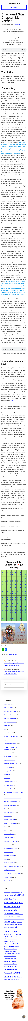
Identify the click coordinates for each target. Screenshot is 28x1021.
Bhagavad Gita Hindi (9, 715)
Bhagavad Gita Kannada (10, 718)
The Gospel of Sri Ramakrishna (12, 873)
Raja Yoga (6, 830)
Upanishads (7, 880)
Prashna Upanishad (9, 819)
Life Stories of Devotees (10, 801)
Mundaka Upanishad (9, 812)
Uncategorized (8, 877)
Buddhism (6, 740)
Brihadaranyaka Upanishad (11, 736)
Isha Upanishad (8, 771)
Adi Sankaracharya (8, 892)
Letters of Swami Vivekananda (12, 798)
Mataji (19, 916)
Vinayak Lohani (15, 979)
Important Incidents (9, 760)
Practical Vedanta (18, 919)
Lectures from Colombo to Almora (13, 792)
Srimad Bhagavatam (9, 855)
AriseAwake (7, 704)
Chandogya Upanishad (10, 743)
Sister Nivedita (18, 924)
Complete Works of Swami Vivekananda (13, 906)
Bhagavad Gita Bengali (10, 711)
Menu (15, 7)
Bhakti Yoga (7, 725)
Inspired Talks (8, 767)
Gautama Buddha (11, 913)
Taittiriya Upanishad (9, 870)
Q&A (23, 919)
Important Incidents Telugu (11, 763)
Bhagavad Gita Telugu (10, 722)
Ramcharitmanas (8, 837)
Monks (5, 809)
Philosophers (7, 816)
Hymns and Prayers (9, 756)
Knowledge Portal (9, 789)
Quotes (6, 827)
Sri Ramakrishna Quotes (10, 848)
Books (5, 729)
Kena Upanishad (8, 785)
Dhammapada (8, 753)
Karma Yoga (7, 778)
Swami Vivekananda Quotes (11, 866)
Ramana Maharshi (9, 834)
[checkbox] (24, 1017)
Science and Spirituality (10, 841)
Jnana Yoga (7, 774)
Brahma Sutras (8, 733)
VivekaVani (14, 3)
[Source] (12, 400)
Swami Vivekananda (9, 862)
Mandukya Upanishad (10, 805)
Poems (11, 919)
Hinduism (21, 914)
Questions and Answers (10, 823)
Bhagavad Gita (12, 652)
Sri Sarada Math (8, 852)
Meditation (6, 919)
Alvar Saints (10, 895)
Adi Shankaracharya (16, 892)
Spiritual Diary (8, 844)
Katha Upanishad (8, 781)
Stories (6, 859)
